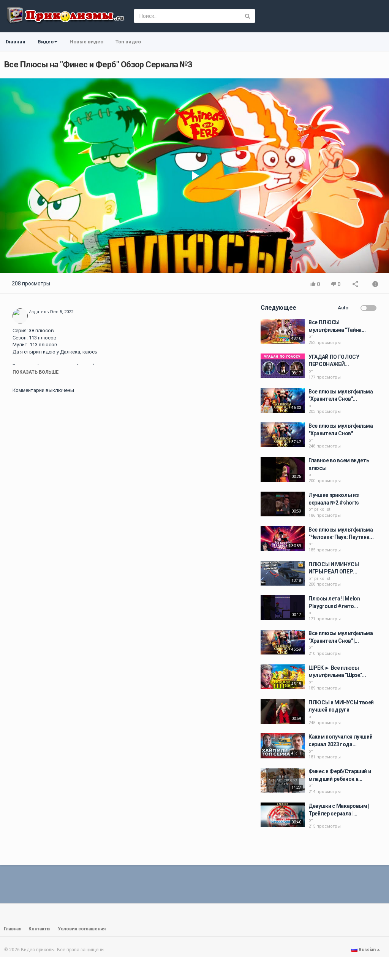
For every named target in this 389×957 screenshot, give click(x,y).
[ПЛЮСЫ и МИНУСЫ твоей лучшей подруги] (283, 711)
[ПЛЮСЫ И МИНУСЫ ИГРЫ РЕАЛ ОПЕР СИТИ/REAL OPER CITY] (283, 573)
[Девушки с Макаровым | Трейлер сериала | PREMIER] (283, 815)
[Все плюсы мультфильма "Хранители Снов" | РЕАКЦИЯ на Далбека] (283, 642)
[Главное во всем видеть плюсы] (283, 469)
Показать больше (36, 372)
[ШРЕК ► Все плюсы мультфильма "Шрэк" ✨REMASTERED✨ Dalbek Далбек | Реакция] (283, 676)
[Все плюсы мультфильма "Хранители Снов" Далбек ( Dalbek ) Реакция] (283, 400)
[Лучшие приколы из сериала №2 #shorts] (283, 504)
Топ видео (128, 42)
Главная (15, 42)
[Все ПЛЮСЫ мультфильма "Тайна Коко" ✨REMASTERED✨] (283, 331)
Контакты (39, 929)
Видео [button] (46, 42)
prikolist (322, 509)
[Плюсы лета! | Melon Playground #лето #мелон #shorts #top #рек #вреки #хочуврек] (283, 607)
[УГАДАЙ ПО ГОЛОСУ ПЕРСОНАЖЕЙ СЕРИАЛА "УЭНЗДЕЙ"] (283, 366)
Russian (367, 949)
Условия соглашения (82, 929)
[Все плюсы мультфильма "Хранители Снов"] (283, 434)
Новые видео (86, 42)
